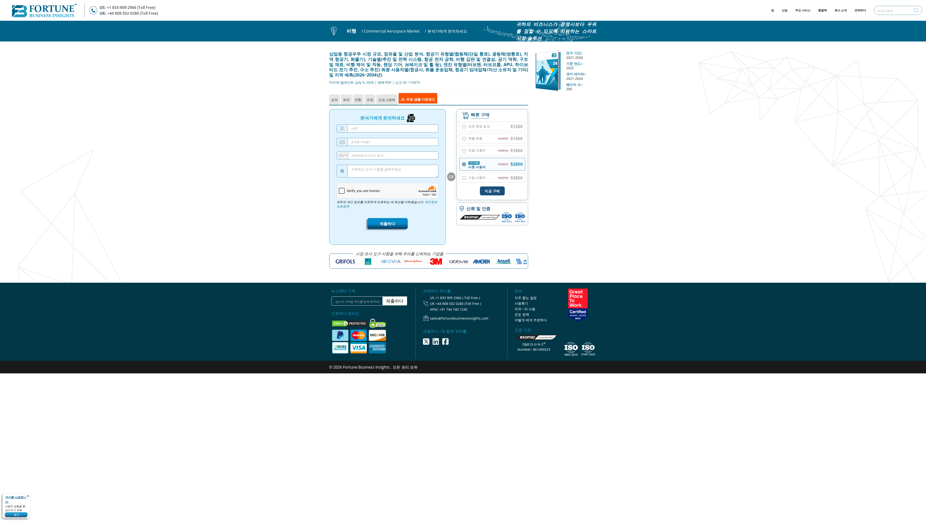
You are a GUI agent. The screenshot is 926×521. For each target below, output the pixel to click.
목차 (346, 99)
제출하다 (387, 223)
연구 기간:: (574, 53)
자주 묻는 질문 (526, 297)
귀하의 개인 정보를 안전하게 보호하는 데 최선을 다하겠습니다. (387, 204)
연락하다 (860, 10)
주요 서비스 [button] (802, 10)
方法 (370, 99)
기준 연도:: (574, 64)
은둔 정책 (522, 314)
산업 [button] (785, 10)
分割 (358, 99)
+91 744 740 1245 (453, 309)
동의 (16, 514)
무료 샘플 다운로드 (420, 99)
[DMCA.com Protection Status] (349, 323)
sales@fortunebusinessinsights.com (459, 318)
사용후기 (521, 303)
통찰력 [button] (822, 10)
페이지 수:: (574, 84)
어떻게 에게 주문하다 (531, 320)
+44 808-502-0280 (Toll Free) (132, 13)
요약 (334, 99)
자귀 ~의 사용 (525, 309)
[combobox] (342, 155)
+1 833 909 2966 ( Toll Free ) (457, 297)
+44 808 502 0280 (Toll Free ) (458, 303)
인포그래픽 (386, 99)
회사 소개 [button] (841, 10)
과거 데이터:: (576, 74)
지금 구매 (492, 191)
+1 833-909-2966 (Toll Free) (131, 7)
